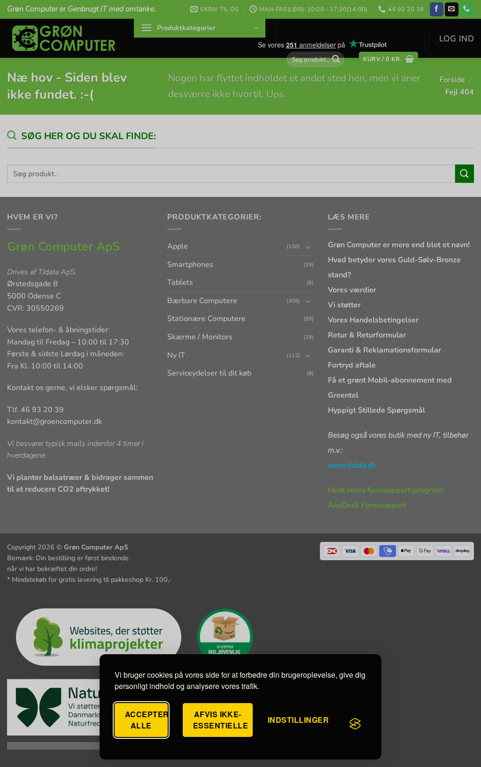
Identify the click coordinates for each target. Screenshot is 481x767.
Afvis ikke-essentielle (220, 720)
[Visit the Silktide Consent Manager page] (355, 723)
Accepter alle (146, 720)
